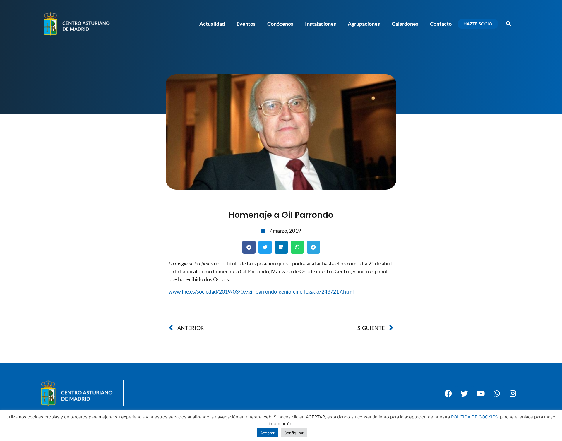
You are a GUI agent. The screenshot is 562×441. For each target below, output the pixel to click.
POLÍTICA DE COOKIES (474, 417)
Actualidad (212, 24)
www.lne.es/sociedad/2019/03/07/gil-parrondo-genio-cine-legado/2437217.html (261, 291)
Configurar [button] (294, 432)
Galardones (405, 24)
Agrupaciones (364, 24)
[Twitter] (464, 393)
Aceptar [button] (267, 432)
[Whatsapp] (496, 393)
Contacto (441, 24)
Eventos (246, 24)
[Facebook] (448, 393)
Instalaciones (320, 24)
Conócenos (280, 24)
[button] (508, 23)
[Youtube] (480, 393)
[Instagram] (513, 393)
